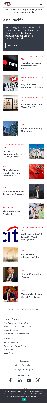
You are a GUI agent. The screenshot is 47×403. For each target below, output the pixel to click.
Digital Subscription (25, 369)
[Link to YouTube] (29, 380)
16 (18, 310)
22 (33, 310)
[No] (44, 396)
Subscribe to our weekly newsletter (19, 333)
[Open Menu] (41, 3)
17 (21, 310)
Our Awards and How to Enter (17, 323)
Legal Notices (10, 353)
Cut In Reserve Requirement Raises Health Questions (12, 154)
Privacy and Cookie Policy (15, 346)
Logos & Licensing (12, 330)
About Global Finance (13, 342)
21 (30, 310)
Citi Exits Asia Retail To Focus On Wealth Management (32, 237)
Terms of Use (10, 349)
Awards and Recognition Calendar (18, 326)
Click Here (12, 45)
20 (28, 310)
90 (37, 310)
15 (16, 310)
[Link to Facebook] (10, 380)
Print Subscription (25, 365)
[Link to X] (38, 380)
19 (25, 310)
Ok (24, 400)
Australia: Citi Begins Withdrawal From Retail (31, 66)
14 (13, 310)
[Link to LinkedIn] (20, 380)
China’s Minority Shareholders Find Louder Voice (11, 173)
